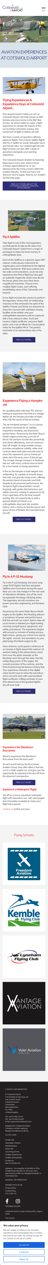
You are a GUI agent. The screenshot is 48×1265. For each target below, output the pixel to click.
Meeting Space (11, 1146)
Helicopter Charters (13, 1143)
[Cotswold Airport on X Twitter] (12, 1201)
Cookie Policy (10, 1191)
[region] (24, 1243)
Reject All (24, 1259)
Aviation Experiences (13, 1155)
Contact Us (9, 1161)
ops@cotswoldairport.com (20, 1122)
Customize (24, 1252)
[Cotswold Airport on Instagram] (18, 1201)
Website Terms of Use (13, 1185)
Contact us (8, 809)
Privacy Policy (10, 1188)
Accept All (24, 1245)
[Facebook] (7, 1201)
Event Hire (9, 1149)
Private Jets (9, 1140)
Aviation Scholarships (13, 1158)
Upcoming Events (12, 1152)
